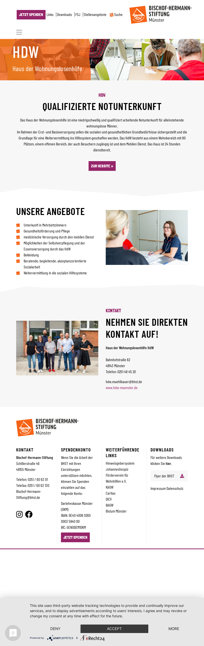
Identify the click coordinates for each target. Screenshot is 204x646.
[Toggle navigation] (19, 32)
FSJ (77, 14)
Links (50, 14)
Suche (118, 14)
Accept (114, 628)
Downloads (64, 14)
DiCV (109, 499)
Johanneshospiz (117, 469)
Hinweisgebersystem (120, 463)
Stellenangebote (95, 14)
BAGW (109, 505)
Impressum (158, 488)
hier (168, 463)
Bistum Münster (116, 511)
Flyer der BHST (164, 475)
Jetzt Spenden (31, 14)
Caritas (110, 493)
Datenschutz (174, 488)
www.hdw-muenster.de (122, 387)
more (173, 628)
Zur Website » (102, 166)
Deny (55, 628)
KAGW (109, 487)
